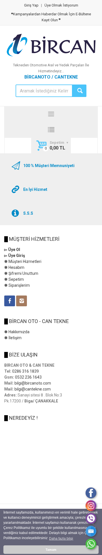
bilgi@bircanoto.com (32, 383)
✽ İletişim (13, 337)
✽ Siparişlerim (17, 285)
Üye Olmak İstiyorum (61, 5)
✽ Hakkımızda (16, 332)
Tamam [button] (51, 549)
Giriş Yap (31, 5)
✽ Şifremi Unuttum (21, 273)
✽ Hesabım (14, 267)
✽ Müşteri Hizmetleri (22, 261)
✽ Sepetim (14, 279)
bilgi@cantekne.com (32, 389)
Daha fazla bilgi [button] (61, 539)
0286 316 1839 (25, 371)
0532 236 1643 (28, 377)
